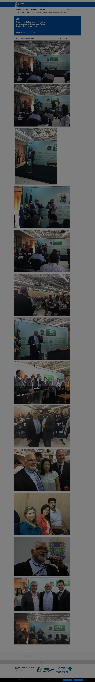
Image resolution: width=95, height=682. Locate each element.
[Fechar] (93, 680)
